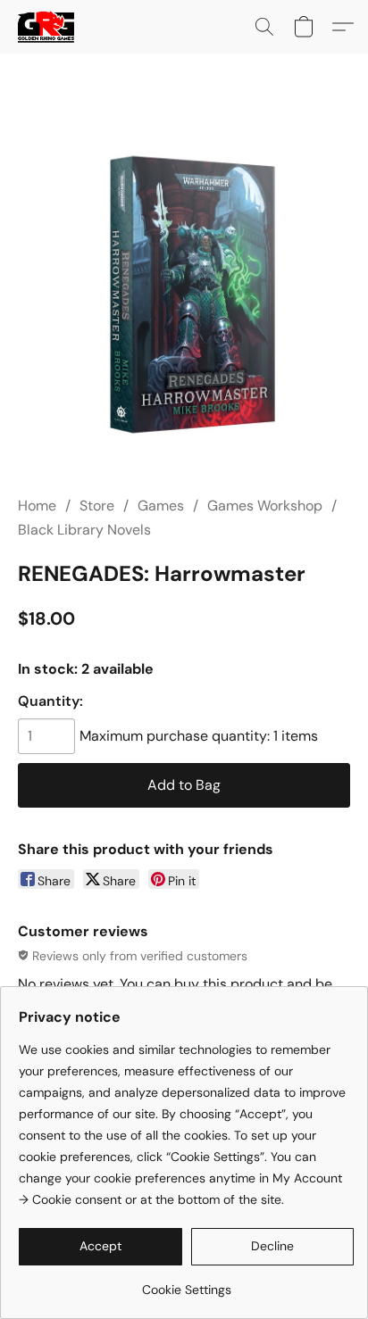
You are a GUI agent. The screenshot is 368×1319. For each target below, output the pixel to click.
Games (161, 505)
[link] (186, 1282)
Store (96, 505)
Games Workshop (264, 505)
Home (37, 505)
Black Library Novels (84, 529)
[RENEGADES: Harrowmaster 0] (184, 296)
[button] (47, 27)
